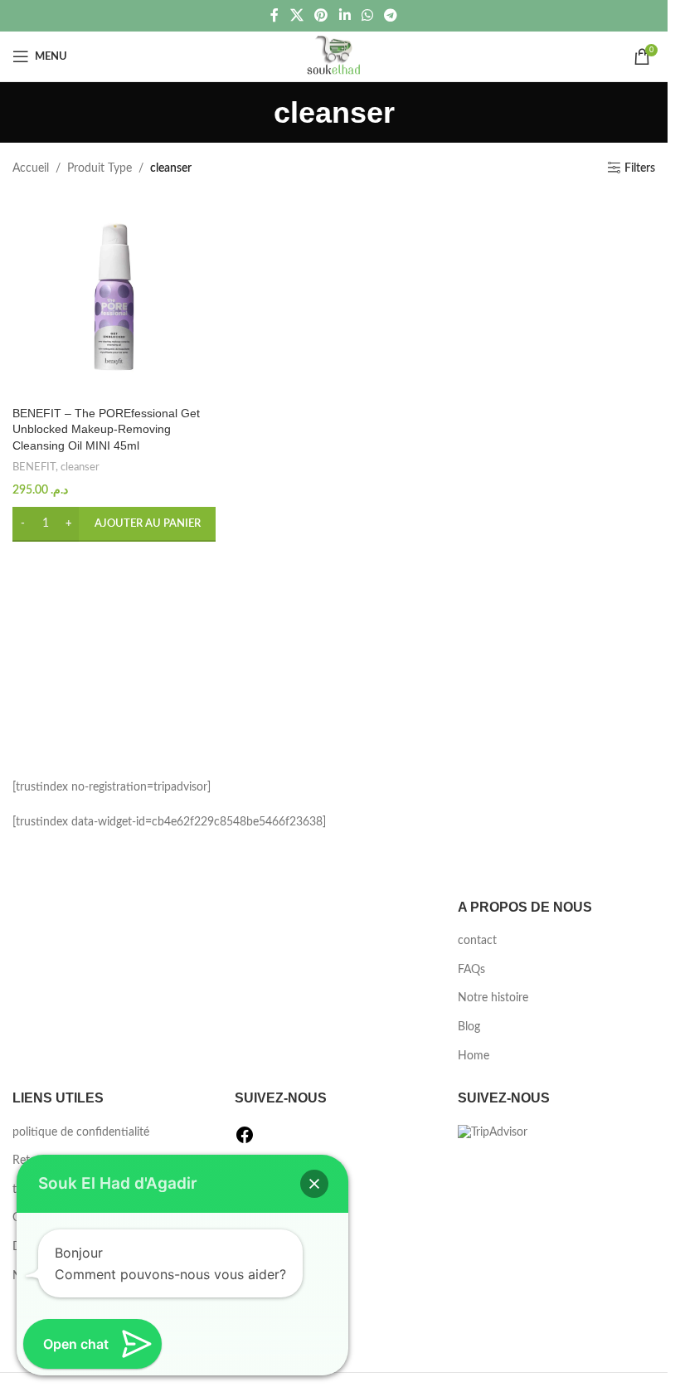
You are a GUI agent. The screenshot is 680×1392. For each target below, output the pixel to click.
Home (473, 1056)
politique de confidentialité (80, 1132)
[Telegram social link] (390, 15)
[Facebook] (245, 1141)
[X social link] (296, 15)
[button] (114, 524)
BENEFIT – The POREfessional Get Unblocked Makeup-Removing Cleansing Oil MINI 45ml (106, 429)
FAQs (471, 970)
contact (477, 941)
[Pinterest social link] (321, 15)
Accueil (30, 168)
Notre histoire (493, 998)
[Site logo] (334, 56)
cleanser (80, 467)
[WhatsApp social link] (367, 15)
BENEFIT (34, 467)
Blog (469, 1027)
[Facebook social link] (274, 15)
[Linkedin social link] (344, 15)
